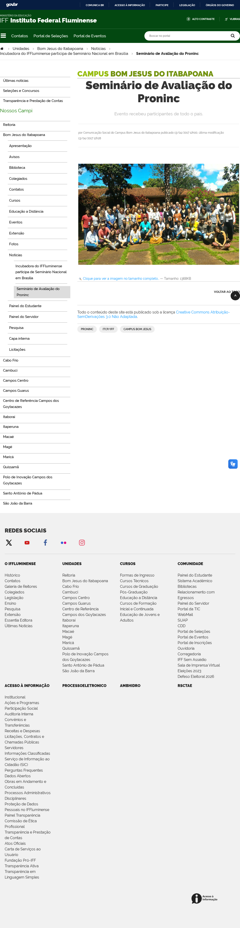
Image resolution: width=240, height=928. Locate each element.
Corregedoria (189, 654)
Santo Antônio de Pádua (83, 665)
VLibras (235, 19)
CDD (181, 626)
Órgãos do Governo (220, 5)
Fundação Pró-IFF (20, 860)
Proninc (87, 329)
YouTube (27, 542)
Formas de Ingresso (137, 575)
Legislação (187, 5)
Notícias (98, 48)
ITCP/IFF (108, 329)
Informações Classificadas (27, 753)
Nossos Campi (16, 110)
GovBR (12, 5)
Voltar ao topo (227, 292)
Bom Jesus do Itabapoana (60, 48)
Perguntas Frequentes (24, 770)
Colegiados (14, 592)
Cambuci (70, 592)
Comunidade (190, 564)
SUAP (183, 620)
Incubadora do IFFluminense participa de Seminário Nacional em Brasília (64, 53)
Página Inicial (2, 48)
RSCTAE (185, 685)
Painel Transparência (22, 815)
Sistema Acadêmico (195, 581)
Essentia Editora (18, 620)
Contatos (19, 36)
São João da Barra (78, 671)
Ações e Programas (22, 703)
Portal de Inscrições (195, 643)
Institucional (15, 697)
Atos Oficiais (15, 843)
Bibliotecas (187, 586)
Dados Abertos (18, 776)
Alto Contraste (203, 19)
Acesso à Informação (27, 685)
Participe (162, 5)
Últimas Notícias (19, 626)
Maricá (68, 643)
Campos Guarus (76, 603)
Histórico (12, 575)
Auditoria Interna (19, 714)
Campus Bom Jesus (137, 329)
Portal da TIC (189, 609)
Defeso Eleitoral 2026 (196, 676)
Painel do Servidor (193, 603)
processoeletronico (84, 685)
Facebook (45, 542)
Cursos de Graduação (139, 586)
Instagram (82, 542)
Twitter (9, 542)
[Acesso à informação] (205, 899)
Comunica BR (95, 5)
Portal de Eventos (90, 36)
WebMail (185, 614)
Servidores (14, 748)
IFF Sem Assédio (192, 659)
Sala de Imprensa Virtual (199, 665)
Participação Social (21, 708)
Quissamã (71, 648)
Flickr (64, 542)
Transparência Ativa (22, 866)
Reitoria (68, 575)
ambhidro (130, 685)
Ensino (10, 603)
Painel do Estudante (195, 575)
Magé (67, 637)
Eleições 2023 (189, 671)
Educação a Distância (138, 598)
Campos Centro (76, 598)
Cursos (127, 564)
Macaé (68, 631)
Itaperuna (70, 626)
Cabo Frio (70, 586)
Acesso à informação (130, 5)
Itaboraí (68, 620)
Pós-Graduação (134, 592)
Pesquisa (12, 609)
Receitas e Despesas (22, 731)
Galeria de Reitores (21, 586)
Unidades (21, 48)
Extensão (13, 614)
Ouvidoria (186, 648)
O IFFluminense (20, 564)
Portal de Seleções (51, 36)
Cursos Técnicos (134, 581)
